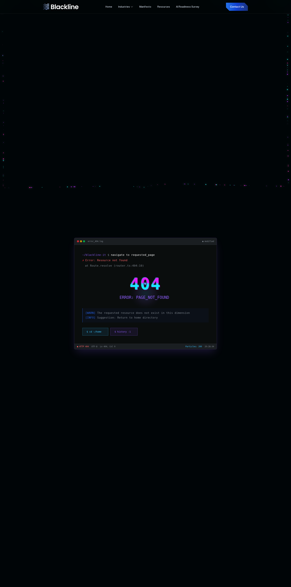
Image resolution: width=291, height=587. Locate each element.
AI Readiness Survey (187, 6)
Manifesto (145, 6)
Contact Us (237, 6)
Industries (124, 6)
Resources (163, 6)
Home (108, 6)
